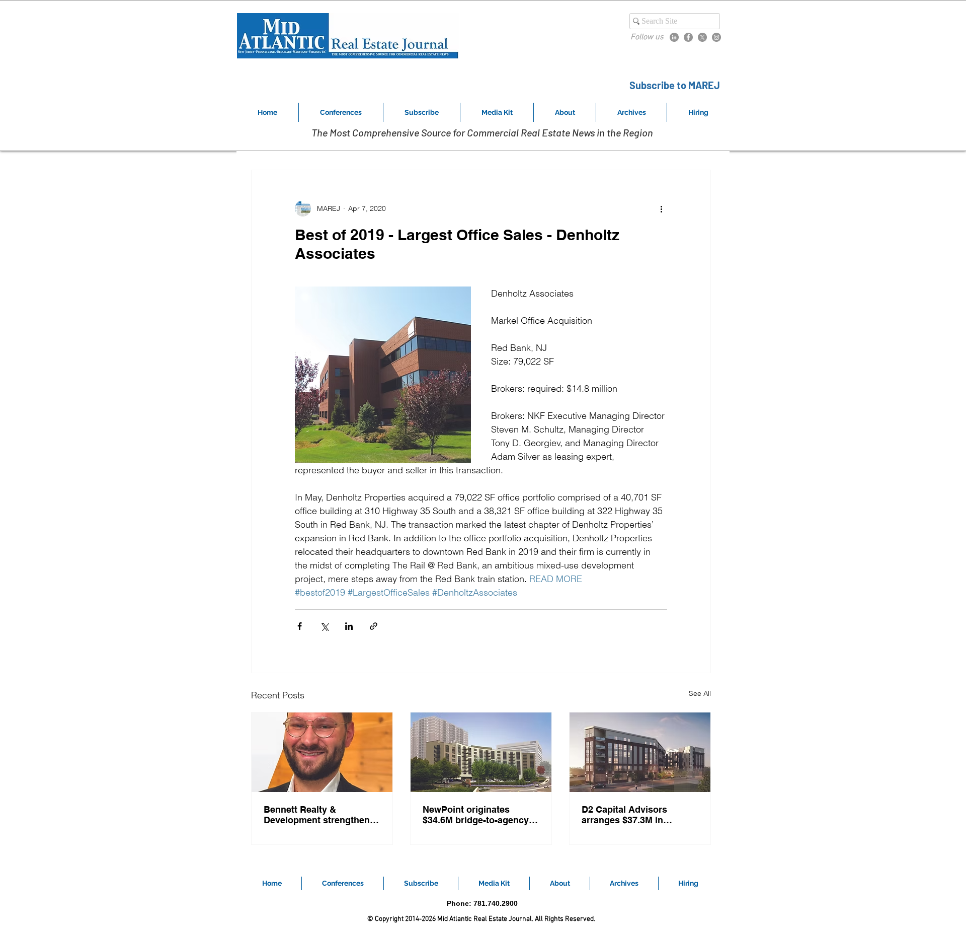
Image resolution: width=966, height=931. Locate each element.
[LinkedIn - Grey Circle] (674, 37)
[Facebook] (688, 37)
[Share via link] (373, 626)
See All (700, 693)
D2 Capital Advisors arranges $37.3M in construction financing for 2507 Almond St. (638, 814)
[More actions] (661, 208)
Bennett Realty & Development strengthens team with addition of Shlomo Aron (319, 814)
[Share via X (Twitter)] (324, 626)
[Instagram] (716, 37)
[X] (702, 37)
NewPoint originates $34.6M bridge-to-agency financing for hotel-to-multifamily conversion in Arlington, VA (477, 814)
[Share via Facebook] (299, 626)
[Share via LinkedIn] (349, 626)
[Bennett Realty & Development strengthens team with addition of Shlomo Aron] (322, 752)
